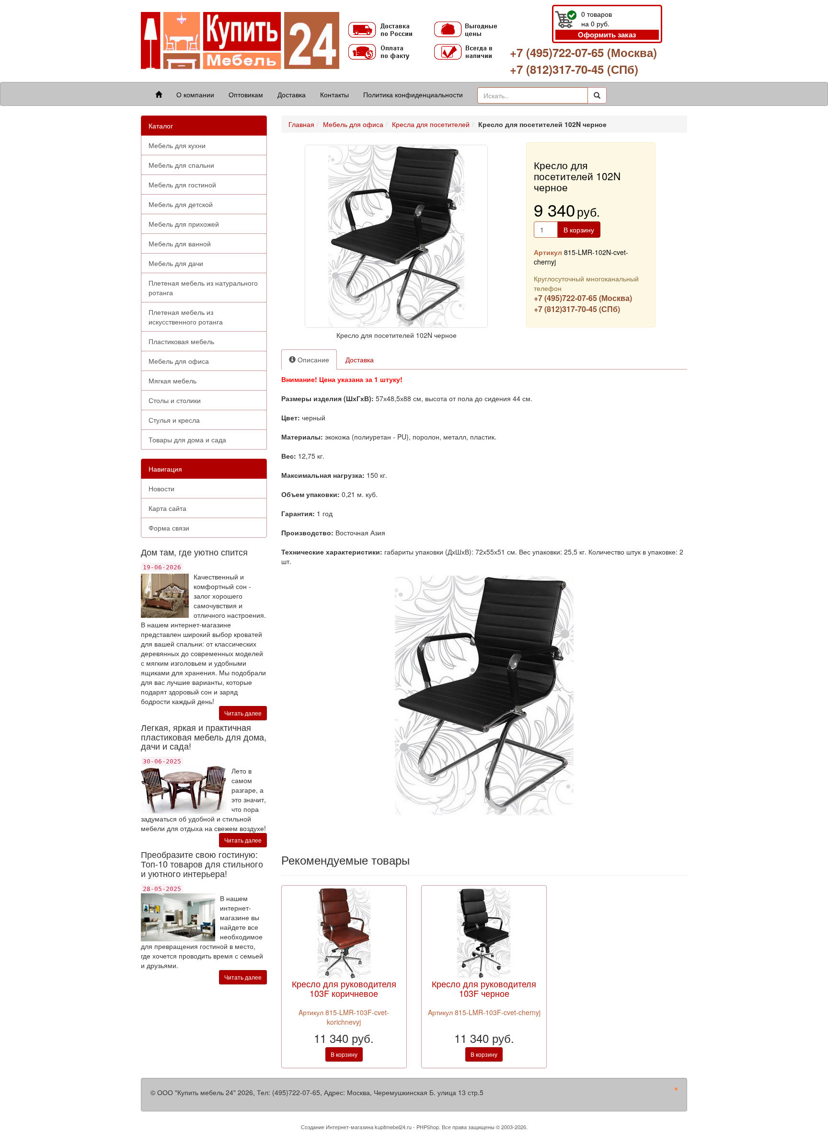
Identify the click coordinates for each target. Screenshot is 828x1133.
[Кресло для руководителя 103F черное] (483, 932)
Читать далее (243, 713)
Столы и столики (175, 400)
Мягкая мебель (172, 380)
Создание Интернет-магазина (337, 1127)
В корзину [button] (579, 229)
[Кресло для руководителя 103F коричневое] (344, 932)
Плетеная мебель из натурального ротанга (203, 287)
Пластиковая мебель (181, 341)
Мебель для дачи (176, 263)
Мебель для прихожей (184, 224)
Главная (301, 124)
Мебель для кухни (177, 145)
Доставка (291, 94)
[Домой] (158, 94)
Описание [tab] (312, 359)
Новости (161, 488)
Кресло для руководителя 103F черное (484, 988)
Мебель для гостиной (182, 184)
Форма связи (169, 527)
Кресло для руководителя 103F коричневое (344, 988)
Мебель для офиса (179, 361)
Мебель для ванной (180, 243)
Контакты (334, 94)
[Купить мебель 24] (240, 40)
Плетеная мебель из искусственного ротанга (186, 316)
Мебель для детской (181, 204)
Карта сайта (167, 508)
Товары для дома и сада (187, 439)
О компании (195, 94)
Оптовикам (246, 94)
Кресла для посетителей (431, 124)
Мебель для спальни (181, 165)
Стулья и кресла (174, 420)
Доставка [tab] (359, 359)
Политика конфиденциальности (413, 94)
